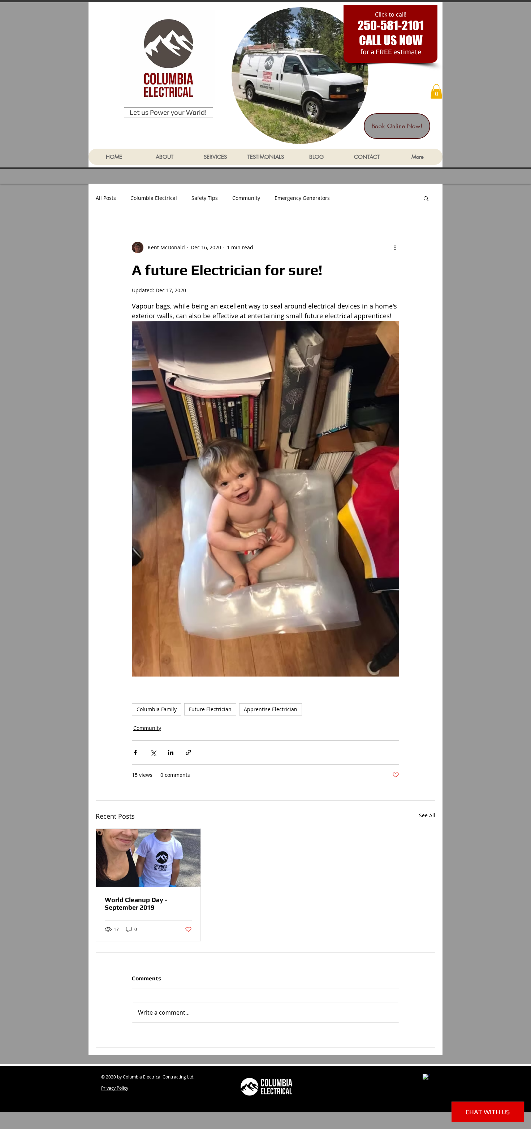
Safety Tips (204, 197)
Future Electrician (210, 709)
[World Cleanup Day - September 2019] (148, 858)
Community (246, 197)
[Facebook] (426, 1077)
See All (427, 815)
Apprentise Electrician (270, 709)
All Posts (106, 197)
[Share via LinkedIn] (170, 752)
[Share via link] (188, 752)
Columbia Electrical (153, 197)
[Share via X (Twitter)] (153, 752)
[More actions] (394, 247)
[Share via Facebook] (135, 752)
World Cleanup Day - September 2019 (136, 903)
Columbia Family (157, 709)
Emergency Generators (302, 197)
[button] (436, 91)
